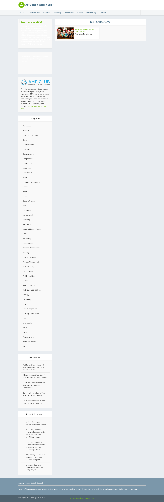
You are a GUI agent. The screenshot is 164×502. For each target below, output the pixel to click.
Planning (91, 29)
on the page (30, 429)
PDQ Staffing (30, 455)
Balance (78, 29)
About (22, 12)
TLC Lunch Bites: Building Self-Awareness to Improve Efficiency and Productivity (35, 367)
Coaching (57, 12)
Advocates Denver (32, 465)
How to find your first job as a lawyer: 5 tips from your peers (36, 457)
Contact (103, 12)
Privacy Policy (90, 498)
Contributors (34, 12)
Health (84, 29)
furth (27, 422)
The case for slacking (84, 34)
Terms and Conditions (77, 498)
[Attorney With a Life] (36, 5)
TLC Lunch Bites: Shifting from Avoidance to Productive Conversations (34, 385)
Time (77, 31)
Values (82, 31)
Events (46, 12)
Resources (69, 12)
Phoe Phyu (29, 442)
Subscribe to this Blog (86, 12)
